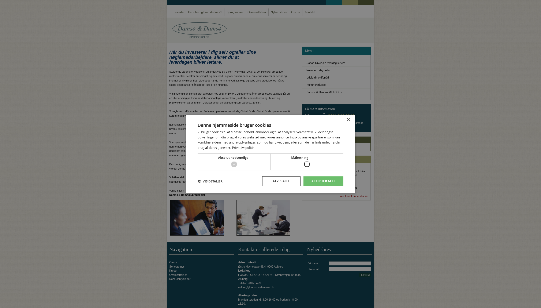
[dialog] (270, 154)
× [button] (348, 119)
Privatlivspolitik (243, 147)
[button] (210, 181)
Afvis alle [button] (281, 181)
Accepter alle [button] (323, 181)
